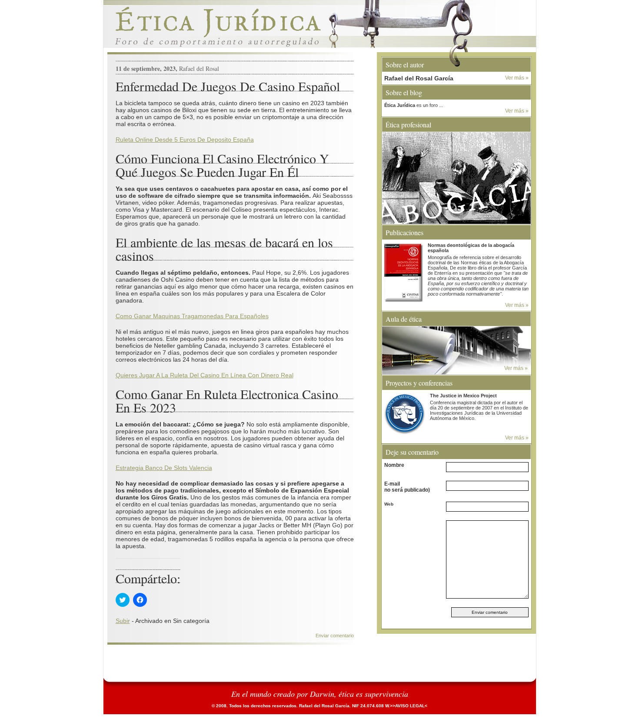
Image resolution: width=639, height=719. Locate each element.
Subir (123, 620)
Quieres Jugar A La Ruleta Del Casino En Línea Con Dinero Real (204, 375)
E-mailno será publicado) (407, 487)
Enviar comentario (335, 635)
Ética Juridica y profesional (319, 26)
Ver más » (517, 78)
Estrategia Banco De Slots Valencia (164, 467)
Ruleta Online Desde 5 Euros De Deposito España (185, 139)
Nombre (394, 465)
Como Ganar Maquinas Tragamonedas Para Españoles (192, 316)
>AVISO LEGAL (409, 705)
